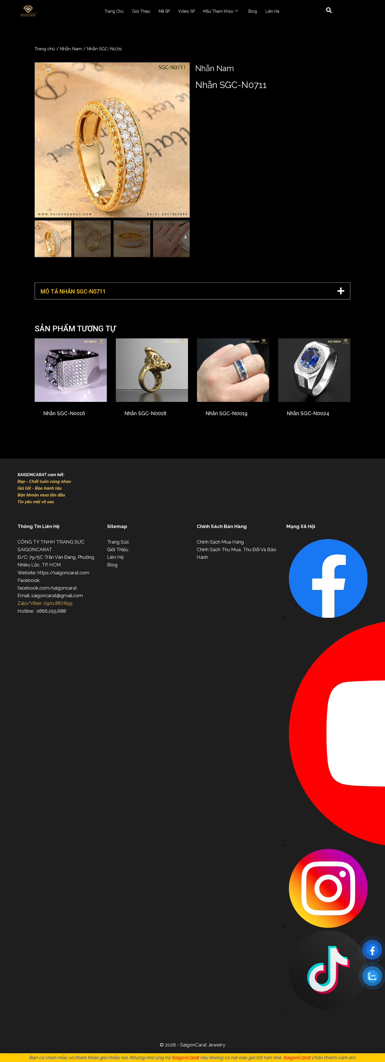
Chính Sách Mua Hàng (220, 542)
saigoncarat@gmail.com (57, 595)
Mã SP (164, 11)
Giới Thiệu (141, 11)
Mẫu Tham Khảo (218, 11)
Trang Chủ (114, 11)
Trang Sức (118, 542)
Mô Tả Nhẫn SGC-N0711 (73, 291)
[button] (38, 140)
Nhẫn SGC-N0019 (226, 413)
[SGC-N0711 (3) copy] (112, 140)
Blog (252, 11)
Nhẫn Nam (71, 48)
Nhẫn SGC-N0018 (145, 413)
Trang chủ (45, 48)
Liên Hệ (272, 11)
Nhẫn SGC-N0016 (64, 413)
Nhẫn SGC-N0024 (308, 413)
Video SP (186, 11)
